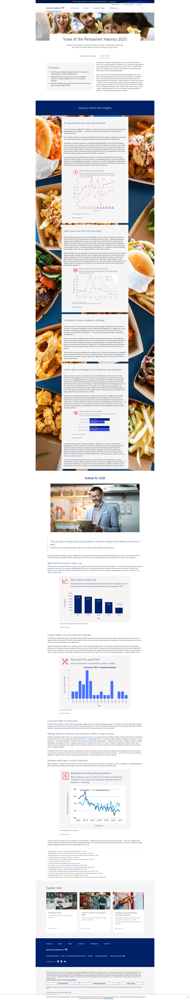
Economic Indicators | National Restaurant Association (75, 867)
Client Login (139, 4)
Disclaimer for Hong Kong (93, 987)
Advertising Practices (101, 956)
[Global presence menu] (119, 8)
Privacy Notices (109, 998)
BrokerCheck (94, 943)
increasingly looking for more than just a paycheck (87, 737)
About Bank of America (129, 4)
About (70, 943)
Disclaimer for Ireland (114, 987)
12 (136, 740)
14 (48, 876)
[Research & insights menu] (105, 8)
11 (114, 727)
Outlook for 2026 (105, 56)
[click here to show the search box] (142, 8)
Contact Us (81, 943)
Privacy (63, 956)
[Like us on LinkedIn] (58, 961)
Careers (60, 943)
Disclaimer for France (82, 987)
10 (48, 868)
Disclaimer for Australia (51, 987)
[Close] (187, 997)
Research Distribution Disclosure (76, 956)
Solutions (49, 943)
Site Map (90, 956)
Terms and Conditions (52, 956)
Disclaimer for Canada (72, 987)
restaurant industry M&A (78, 566)
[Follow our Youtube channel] (65, 961)
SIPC (77, 976)
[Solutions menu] (89, 8)
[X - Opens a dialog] (61, 961)
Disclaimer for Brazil (61, 987)
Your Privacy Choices (116, 956)
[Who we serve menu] (79, 8)
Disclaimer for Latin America (125, 987)
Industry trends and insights (88, 56)
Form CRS (107, 943)
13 (139, 742)
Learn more (112, 1)
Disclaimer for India (104, 987)
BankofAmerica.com (116, 4)
